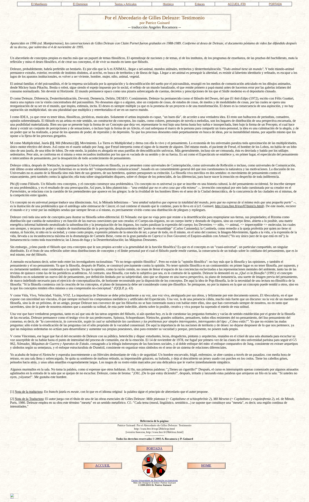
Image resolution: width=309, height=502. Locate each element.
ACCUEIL (102, 465)
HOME (206, 465)
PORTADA (154, 448)
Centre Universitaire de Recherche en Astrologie (154, 480)
